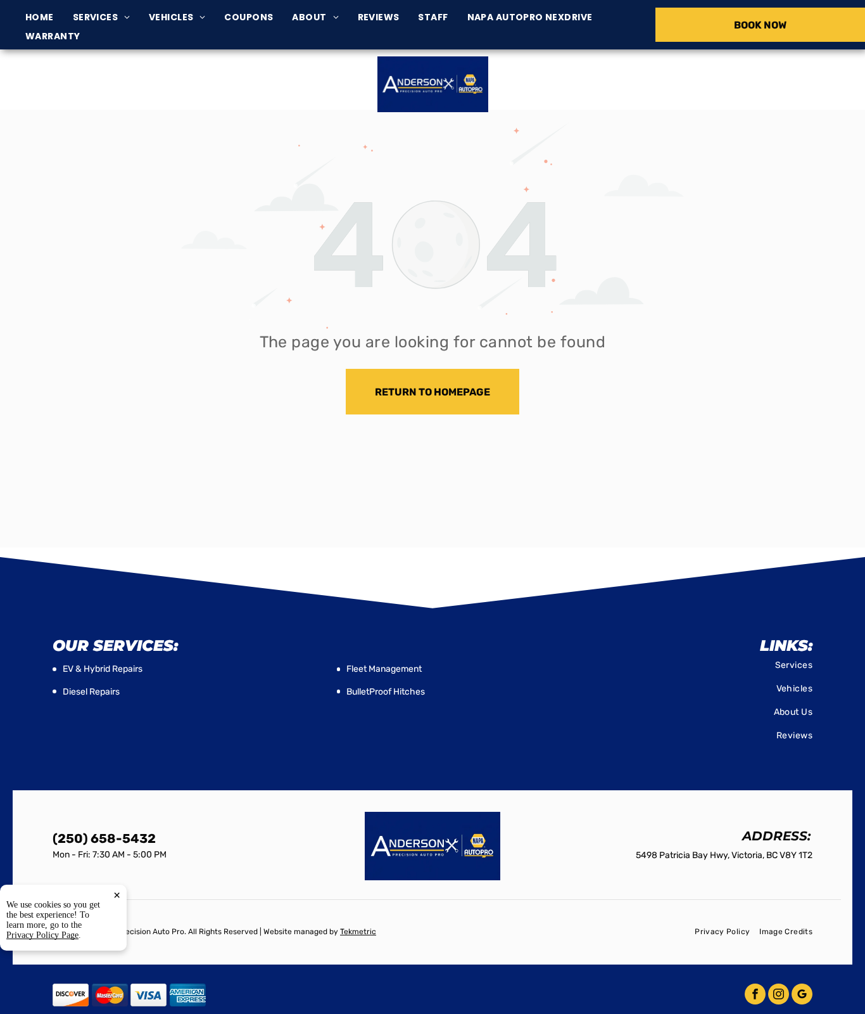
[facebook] (755, 996)
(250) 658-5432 (722, 84)
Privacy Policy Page (42, 935)
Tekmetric (358, 931)
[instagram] (778, 996)
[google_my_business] (802, 996)
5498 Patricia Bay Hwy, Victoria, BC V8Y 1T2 (150, 91)
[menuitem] (49, 17)
